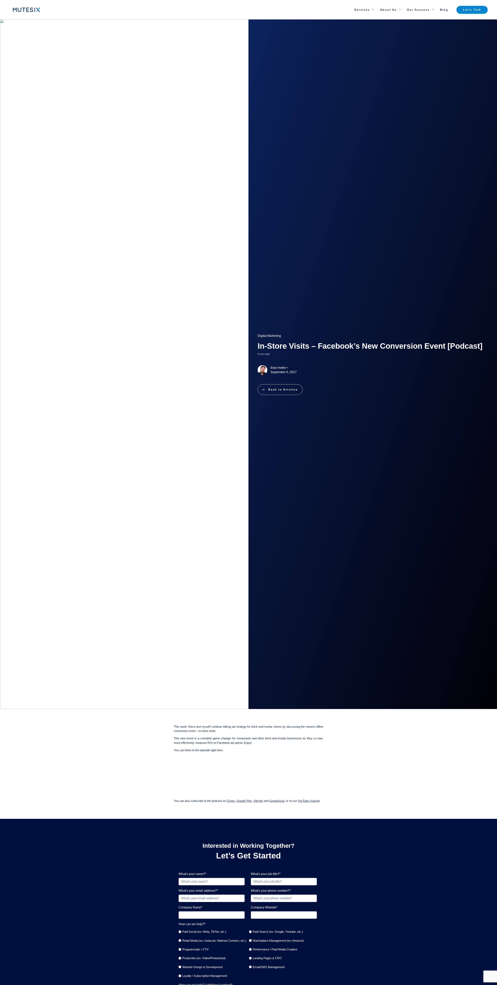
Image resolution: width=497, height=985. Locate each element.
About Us (388, 9)
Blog (444, 9)
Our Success (418, 9)
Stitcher (258, 800)
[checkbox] (248, 954)
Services (362, 9)
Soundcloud (276, 800)
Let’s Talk (472, 9)
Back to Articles (283, 389)
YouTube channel (309, 800)
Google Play (244, 800)
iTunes (231, 800)
